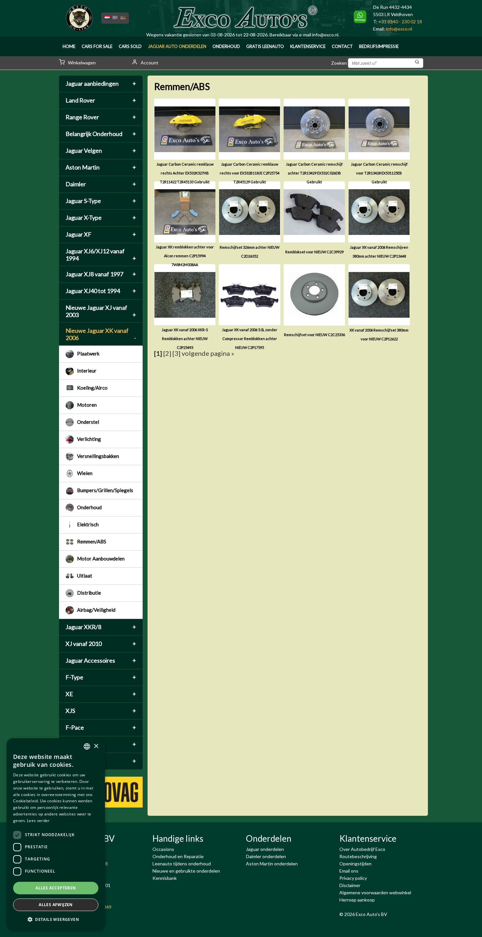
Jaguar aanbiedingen (101, 83)
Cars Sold (130, 46)
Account (149, 62)
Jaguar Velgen (101, 150)
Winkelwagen (81, 62)
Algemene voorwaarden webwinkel (375, 892)
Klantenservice (308, 46)
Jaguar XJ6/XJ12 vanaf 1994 (101, 254)
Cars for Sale (97, 46)
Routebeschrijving (358, 856)
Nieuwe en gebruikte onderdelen (186, 871)
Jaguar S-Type (101, 200)
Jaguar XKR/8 (101, 626)
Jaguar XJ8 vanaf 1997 (101, 274)
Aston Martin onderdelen (272, 863)
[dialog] (56, 834)
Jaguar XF (101, 234)
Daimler (101, 184)
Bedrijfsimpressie (379, 46)
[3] (176, 353)
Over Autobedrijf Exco (362, 849)
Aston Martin (101, 167)
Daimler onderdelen (266, 856)
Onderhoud (226, 46)
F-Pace (101, 727)
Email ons (348, 871)
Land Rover (101, 100)
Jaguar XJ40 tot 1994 (101, 290)
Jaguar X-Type (101, 217)
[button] (55, 919)
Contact (342, 46)
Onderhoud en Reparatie (178, 856)
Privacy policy (353, 878)
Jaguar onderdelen (265, 849)
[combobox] (87, 746)
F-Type (101, 677)
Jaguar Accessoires (101, 660)
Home (69, 46)
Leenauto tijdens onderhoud (181, 863)
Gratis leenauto (265, 46)
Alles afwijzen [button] (56, 904)
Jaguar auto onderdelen (177, 46)
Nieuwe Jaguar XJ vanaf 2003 (101, 311)
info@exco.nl (325, 34)
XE (101, 693)
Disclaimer (349, 885)
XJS (101, 710)
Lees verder (38, 820)
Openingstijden (355, 863)
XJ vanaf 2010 (101, 643)
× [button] (95, 746)
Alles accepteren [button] (55, 888)
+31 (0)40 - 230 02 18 (400, 21)
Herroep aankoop (357, 900)
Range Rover (101, 117)
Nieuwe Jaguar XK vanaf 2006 (101, 334)
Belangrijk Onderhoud (101, 133)
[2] (167, 353)
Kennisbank (164, 878)
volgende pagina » (208, 353)
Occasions (163, 849)
